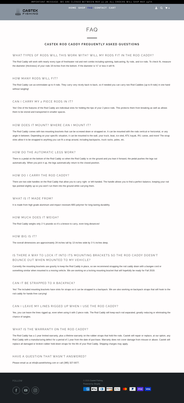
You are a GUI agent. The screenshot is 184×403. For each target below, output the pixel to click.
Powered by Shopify (91, 384)
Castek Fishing (96, 380)
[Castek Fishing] (26, 12)
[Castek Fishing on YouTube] (26, 390)
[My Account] (157, 8)
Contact (101, 8)
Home (72, 8)
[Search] (162, 8)
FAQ (90, 8)
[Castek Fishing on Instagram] (36, 390)
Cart (112, 8)
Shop (81, 8)
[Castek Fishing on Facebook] (17, 390)
